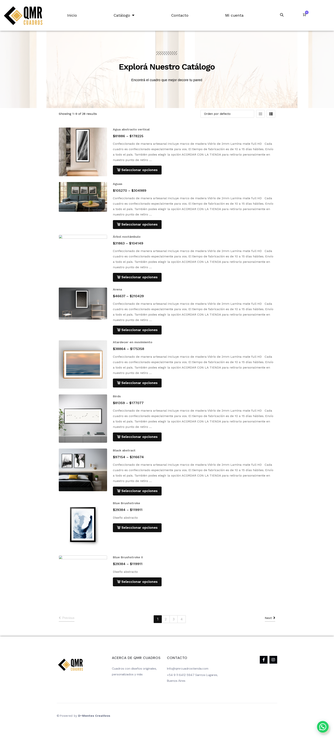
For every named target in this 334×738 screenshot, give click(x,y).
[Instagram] (273, 660)
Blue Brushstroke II (128, 557)
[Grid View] (260, 114)
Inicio (72, 15)
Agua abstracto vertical (131, 129)
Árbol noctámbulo (127, 236)
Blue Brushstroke (126, 503)
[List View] (271, 114)
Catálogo (122, 15)
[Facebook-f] (264, 660)
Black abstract (124, 450)
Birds (117, 396)
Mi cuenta (234, 15)
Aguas (117, 184)
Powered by (85, 716)
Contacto (179, 15)
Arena (117, 289)
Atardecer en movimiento (132, 342)
